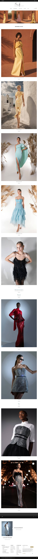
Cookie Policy (12, 552)
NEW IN (11, 8)
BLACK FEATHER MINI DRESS (19, 285)
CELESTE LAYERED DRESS (19, 233)
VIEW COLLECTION (18, 529)
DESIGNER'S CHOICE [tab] (19, 26)
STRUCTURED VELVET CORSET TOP (19, 290)
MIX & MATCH (20, 8)
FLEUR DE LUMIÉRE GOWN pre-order (19, 77)
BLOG (28, 8)
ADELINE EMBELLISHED (19, 181)
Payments (18, 554)
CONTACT (25, 8)
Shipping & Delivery (19, 551)
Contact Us (18, 546)
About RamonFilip (13, 546)
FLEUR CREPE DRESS (19, 129)
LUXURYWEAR (15, 8)
